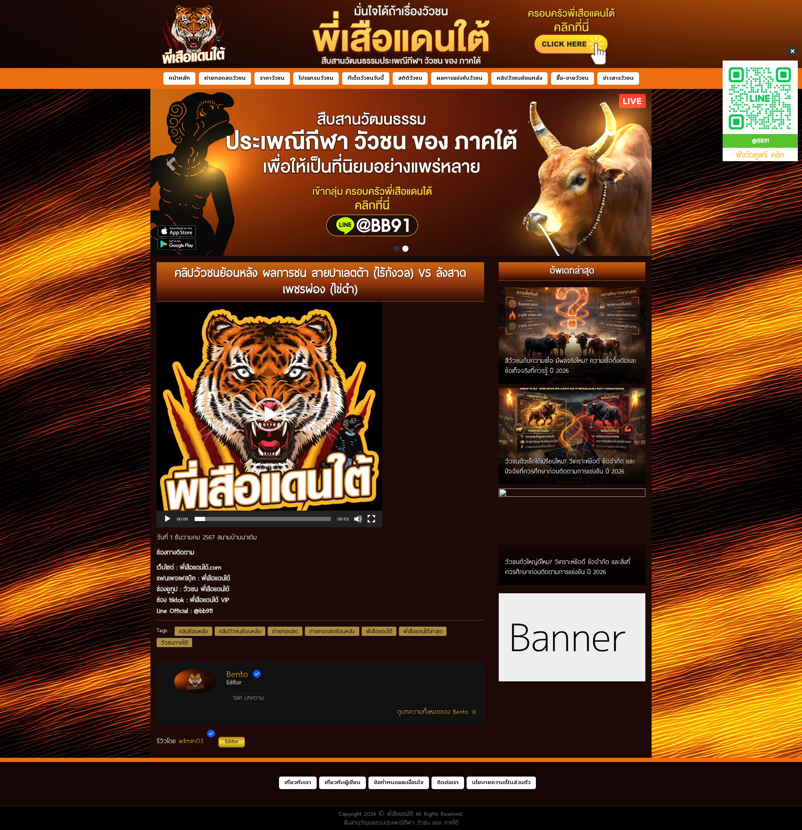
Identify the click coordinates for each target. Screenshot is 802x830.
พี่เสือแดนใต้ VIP (209, 599)
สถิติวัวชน (410, 78)
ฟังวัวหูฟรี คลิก (760, 154)
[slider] (263, 519)
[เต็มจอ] (371, 519)
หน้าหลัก (179, 78)
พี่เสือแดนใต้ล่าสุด (422, 631)
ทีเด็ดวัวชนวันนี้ (366, 78)
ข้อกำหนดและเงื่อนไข (399, 782)
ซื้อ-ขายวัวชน (572, 78)
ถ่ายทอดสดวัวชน (225, 78)
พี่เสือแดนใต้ (379, 631)
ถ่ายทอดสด (285, 631)
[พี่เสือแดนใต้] (401, 172)
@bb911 (203, 610)
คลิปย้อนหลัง (193, 631)
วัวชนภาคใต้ (174, 642)
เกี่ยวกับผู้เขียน (342, 782)
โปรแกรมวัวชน (316, 78)
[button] (269, 414)
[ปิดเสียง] (358, 519)
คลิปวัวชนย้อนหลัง (519, 78)
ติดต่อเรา (448, 782)
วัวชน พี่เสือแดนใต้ (206, 588)
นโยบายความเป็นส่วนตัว (501, 782)
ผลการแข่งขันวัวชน (459, 78)
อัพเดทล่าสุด (572, 269)
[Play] (167, 519)
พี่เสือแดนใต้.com (200, 567)
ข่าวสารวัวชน (618, 78)
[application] (269, 414)
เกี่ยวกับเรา (297, 782)
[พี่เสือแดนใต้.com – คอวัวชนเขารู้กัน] (401, 34)
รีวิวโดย (197, 740)
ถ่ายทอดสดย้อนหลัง (332, 631)
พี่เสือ (208, 577)
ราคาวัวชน (272, 78)
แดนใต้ (222, 577)
